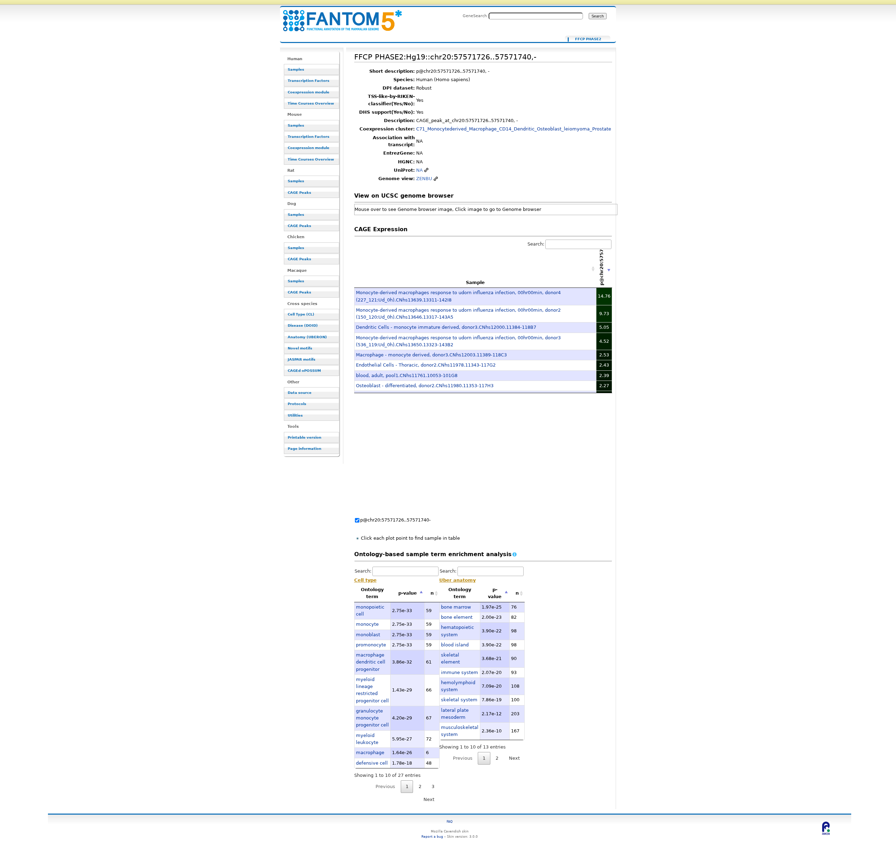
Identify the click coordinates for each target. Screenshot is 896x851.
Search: (535, 244)
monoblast (368, 634)
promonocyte (371, 644)
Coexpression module (308, 92)
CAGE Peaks (299, 192)
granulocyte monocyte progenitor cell (372, 718)
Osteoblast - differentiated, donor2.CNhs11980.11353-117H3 (424, 385)
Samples (296, 69)
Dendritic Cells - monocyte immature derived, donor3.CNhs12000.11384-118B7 (446, 327)
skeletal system (459, 699)
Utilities (295, 415)
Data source (300, 393)
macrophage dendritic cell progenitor (370, 662)
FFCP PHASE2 (588, 39)
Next (429, 799)
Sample (475, 282)
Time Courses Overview (311, 103)
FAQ (450, 821)
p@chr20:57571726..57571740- (395, 520)
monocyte (367, 624)
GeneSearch (475, 15)
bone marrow (456, 607)
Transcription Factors (308, 81)
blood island (455, 644)
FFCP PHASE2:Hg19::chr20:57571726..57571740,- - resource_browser (338, 16)
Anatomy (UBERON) (307, 337)
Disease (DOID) (303, 325)
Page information (304, 449)
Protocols (297, 404)
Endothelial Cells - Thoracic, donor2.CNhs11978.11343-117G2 (426, 365)
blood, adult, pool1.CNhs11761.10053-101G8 (406, 375)
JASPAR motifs (301, 359)
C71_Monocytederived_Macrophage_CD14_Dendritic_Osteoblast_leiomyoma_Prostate (513, 129)
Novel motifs (300, 348)
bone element (456, 617)
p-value (407, 593)
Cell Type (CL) (301, 314)
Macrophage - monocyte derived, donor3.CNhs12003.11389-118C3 (431, 354)
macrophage (370, 752)
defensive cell (372, 763)
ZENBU (424, 178)
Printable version (304, 437)
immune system (459, 672)
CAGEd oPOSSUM (304, 371)
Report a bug (432, 836)
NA (419, 170)
